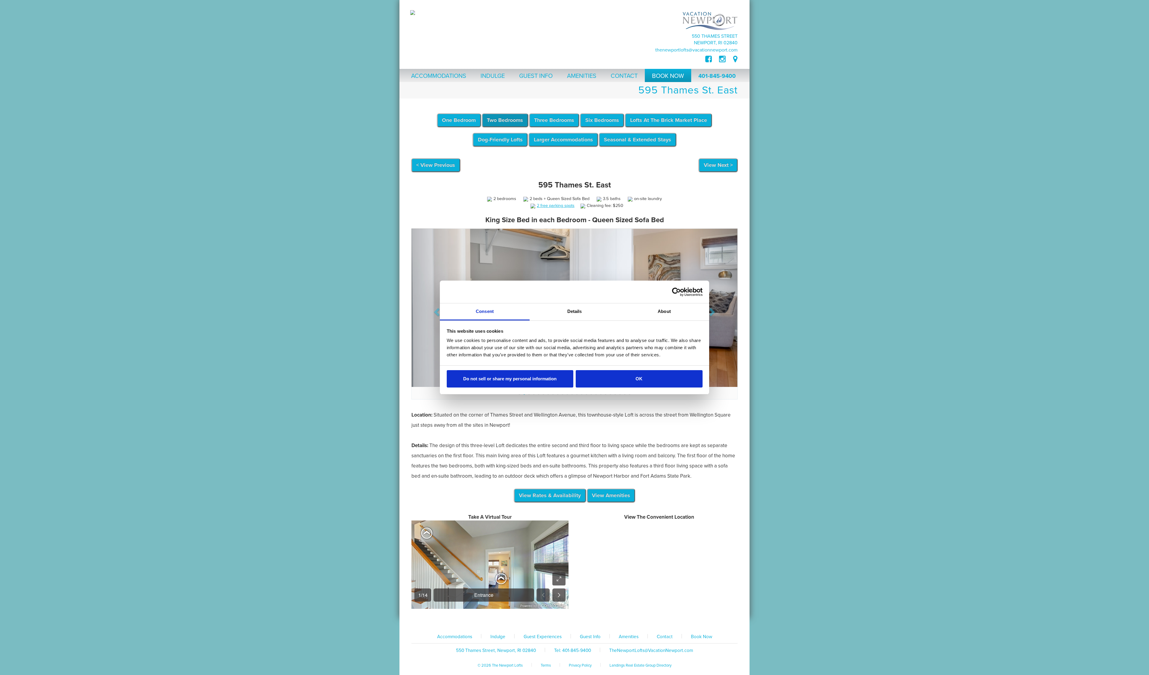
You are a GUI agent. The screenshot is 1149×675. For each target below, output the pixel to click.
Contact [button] (624, 76)
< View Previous (435, 165)
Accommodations (454, 473)
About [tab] (664, 311)
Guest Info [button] (536, 76)
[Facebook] (712, 59)
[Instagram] (722, 59)
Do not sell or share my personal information (510, 378)
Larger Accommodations (563, 139)
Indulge (497, 473)
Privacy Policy (580, 502)
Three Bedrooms (554, 120)
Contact (665, 473)
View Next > (718, 165)
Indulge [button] (493, 76)
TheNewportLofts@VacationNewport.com (696, 50)
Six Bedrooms (602, 120)
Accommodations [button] (438, 76)
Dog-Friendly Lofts (500, 139)
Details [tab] (574, 311)
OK (639, 378)
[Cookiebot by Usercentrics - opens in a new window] (676, 291)
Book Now (701, 473)
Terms (546, 502)
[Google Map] (735, 59)
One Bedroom (459, 120)
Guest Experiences (543, 473)
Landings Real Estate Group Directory (640, 502)
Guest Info (590, 473)
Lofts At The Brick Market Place (668, 120)
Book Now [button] (668, 76)
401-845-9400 (717, 76)
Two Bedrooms (505, 120)
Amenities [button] (581, 76)
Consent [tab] (485, 311)
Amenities (629, 473)
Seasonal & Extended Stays (637, 139)
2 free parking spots (555, 205)
